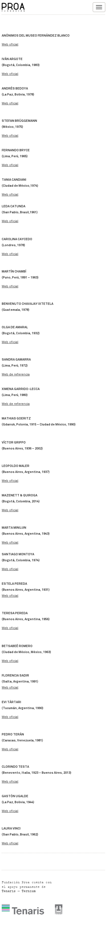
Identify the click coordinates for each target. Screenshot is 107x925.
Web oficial (10, 44)
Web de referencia (16, 374)
